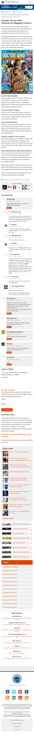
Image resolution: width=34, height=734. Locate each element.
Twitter (13, 694)
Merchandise (26, 694)
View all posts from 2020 (10, 567)
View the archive (8, 518)
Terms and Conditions (17, 723)
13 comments (18, 12)
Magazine (27, 180)
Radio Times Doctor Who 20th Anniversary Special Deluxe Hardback (20, 466)
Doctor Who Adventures (19, 180)
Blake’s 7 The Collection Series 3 (19, 452)
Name (3, 399)
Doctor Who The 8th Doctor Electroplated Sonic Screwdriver (19, 499)
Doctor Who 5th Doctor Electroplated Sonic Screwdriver (17, 624)
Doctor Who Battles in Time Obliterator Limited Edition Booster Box (17, 637)
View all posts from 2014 (10, 589)
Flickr (14, 700)
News (26, 700)
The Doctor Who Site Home (17, 720)
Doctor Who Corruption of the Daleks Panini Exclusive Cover (20, 505)
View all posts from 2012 (10, 596)
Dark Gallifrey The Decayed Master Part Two (20, 512)
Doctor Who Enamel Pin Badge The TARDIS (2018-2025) (20, 485)
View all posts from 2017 (10, 578)
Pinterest (20, 694)
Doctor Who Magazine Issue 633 (19, 471)
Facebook (7, 694)
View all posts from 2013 (10, 592)
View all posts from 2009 (10, 607)
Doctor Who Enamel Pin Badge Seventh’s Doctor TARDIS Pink (18, 479)
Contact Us (17, 726)
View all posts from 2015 (10, 585)
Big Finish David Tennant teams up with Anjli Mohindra (19, 492)
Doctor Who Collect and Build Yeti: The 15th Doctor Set (17, 642)
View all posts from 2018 (10, 574)
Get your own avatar (8, 390)
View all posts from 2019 (10, 570)
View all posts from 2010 (10, 603)
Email (3, 404)
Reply (9, 207)
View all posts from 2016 (10, 581)
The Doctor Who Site (17, 685)
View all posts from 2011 (10, 600)
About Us (17, 729)
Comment (5, 377)
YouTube (20, 700)
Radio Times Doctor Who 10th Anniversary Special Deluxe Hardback (20, 459)
